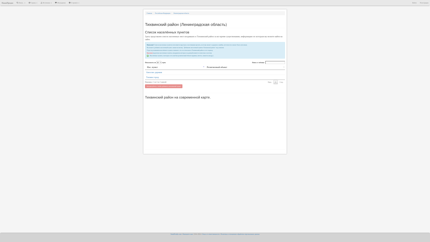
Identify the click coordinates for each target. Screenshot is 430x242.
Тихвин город (152, 77)
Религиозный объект (217, 67)
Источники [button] (46, 3)
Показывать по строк (155, 62)
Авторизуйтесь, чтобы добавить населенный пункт (163, 86)
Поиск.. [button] (21, 3)
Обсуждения (61, 3)
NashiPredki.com (176, 234)
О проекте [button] (74, 3)
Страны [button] (33, 3)
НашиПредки (7, 2)
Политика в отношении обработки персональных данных (240, 234)
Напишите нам (188, 234)
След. (281, 82)
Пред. (270, 82)
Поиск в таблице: (258, 62)
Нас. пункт (152, 67)
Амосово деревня (154, 72)
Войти (414, 3)
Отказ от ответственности (210, 234)
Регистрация (424, 3)
